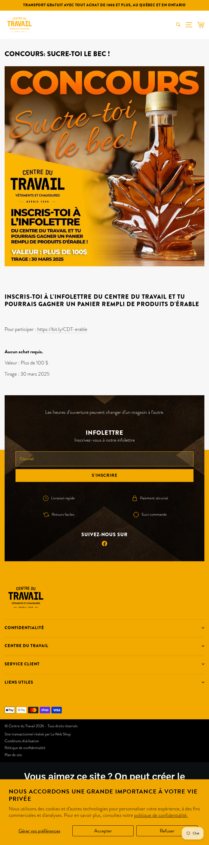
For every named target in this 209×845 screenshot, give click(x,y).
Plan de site (13, 755)
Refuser (167, 830)
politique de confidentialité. (161, 815)
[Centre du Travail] (20, 24)
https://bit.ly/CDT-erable (62, 329)
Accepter (103, 830)
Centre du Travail (26, 646)
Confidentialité (24, 628)
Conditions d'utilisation (22, 741)
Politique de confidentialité (25, 747)
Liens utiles (19, 682)
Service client (22, 664)
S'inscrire (104, 475)
